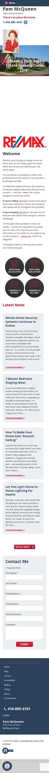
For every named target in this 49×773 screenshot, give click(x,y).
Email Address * (13, 593)
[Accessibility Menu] (7, 766)
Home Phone (12, 603)
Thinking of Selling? (34, 291)
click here (23, 200)
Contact (7, 675)
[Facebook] (25, 22)
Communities (10, 698)
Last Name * (11, 583)
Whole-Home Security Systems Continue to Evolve (21, 321)
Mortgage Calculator (14, 270)
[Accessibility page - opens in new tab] (8, 754)
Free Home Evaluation (34, 270)
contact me (26, 236)
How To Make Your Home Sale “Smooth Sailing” (19, 436)
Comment (10, 624)
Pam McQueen (19, 9)
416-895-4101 (13, 22)
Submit (24, 644)
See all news (22, 547)
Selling (7, 689)
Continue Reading (14, 367)
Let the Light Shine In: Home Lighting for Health (21, 490)
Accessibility (9, 680)
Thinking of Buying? (14, 291)
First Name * (11, 573)
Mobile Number (13, 614)
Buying (7, 684)
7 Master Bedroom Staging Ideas (18, 380)
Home (7, 666)
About (7, 693)
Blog (6, 671)
